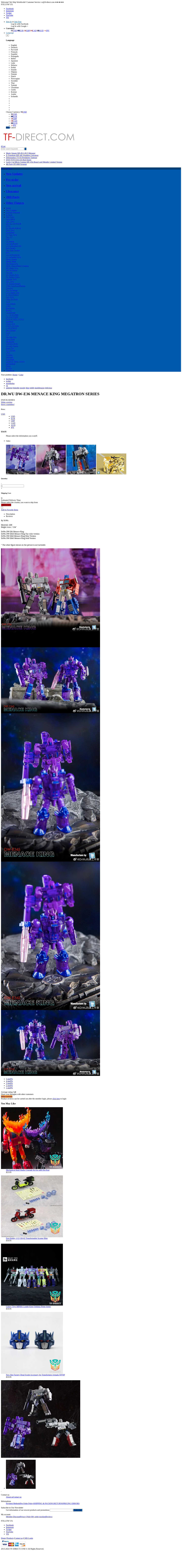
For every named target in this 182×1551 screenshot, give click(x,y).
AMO (8, 306)
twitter (8, 381)
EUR (21, 31)
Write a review (6, 402)
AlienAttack (10, 304)
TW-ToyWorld (11, 290)
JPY (47, 31)
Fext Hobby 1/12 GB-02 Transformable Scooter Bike (27, 1238)
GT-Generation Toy (13, 246)
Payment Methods (13, 1503)
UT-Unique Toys (12, 293)
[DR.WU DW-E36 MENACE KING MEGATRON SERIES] (21, 1488)
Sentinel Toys (11, 279)
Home (8, 208)
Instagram (10, 11)
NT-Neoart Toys (12, 275)
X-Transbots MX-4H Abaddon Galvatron (22, 155)
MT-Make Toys (12, 268)
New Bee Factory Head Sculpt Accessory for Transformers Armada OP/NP (35, 1375)
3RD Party (13, 197)
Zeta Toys (10, 297)
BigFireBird (10, 364)
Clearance (12, 191)
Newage (9, 273)
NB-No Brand (11, 270)
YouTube (9, 15)
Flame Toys (10, 324)
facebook (9, 379)
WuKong (9, 357)
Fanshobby (10, 232)
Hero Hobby (11, 330)
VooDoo (9, 355)
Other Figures (15, 202)
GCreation (10, 241)
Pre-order (12, 179)
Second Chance (12, 346)
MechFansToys (12, 264)
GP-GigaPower (12, 244)
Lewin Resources (13, 255)
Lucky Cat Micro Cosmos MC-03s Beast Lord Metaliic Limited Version (34, 162)
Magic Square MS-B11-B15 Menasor (20, 153)
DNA (8, 226)
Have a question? (7, 404)
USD (15, 31)
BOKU (9, 310)
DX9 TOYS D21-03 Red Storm (18, 160)
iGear (8, 333)
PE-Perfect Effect (13, 277)
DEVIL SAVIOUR (13, 224)
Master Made (11, 261)
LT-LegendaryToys (13, 257)
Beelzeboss (10, 308)
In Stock (9, 215)
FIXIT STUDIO (12, 326)
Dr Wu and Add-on (13, 228)
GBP (28, 31)
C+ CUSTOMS (12, 315)
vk (7, 386)
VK (7, 17)
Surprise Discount (13, 212)
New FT (9, 237)
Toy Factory (10, 350)
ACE (8, 302)
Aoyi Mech (10, 219)
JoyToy (9, 368)
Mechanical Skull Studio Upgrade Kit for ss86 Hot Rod (27, 1170)
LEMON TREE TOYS (15, 362)
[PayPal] (13, 1547)
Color (21, 375)
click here (56, 1099)
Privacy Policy (25, 1517)
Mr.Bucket (10, 342)
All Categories (6, 168)
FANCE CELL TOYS (15, 319)
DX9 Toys (10, 230)
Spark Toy (10, 348)
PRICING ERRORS (71, 1503)
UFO (8, 353)
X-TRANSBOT (12, 295)
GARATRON (11, 328)
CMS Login (28, 1538)
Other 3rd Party (12, 299)
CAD (34, 31)
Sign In (9, 22)
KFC (8, 253)
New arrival (13, 185)
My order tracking (38, 1517)
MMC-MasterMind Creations (17, 266)
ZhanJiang (10, 359)
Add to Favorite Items (9, 510)
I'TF (7, 335)
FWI (8, 239)
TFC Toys (10, 281)
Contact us (10, 371)
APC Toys (10, 221)
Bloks (8, 366)
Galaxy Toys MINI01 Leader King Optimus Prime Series (28, 1307)
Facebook (10, 9)
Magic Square (11, 259)
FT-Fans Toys (11, 235)
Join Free (17, 22)
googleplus (10, 383)
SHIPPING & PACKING (43, 1503)
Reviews (49, 1517)
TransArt (9, 288)
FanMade (9, 322)
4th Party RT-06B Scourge (16, 164)
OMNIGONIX (12, 344)
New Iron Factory (13, 250)
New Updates (14, 173)
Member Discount (13, 1517)
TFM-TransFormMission (15, 286)
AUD (41, 31)
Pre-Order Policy (26, 1503)
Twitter (9, 13)
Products (10, 1538)
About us (9, 1497)
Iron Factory (11, 248)
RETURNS (58, 1503)
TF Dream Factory (13, 284)
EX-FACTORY (12, 317)
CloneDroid (10, 313)
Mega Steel (10, 339)
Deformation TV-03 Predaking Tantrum (21, 158)
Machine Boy (11, 337)
